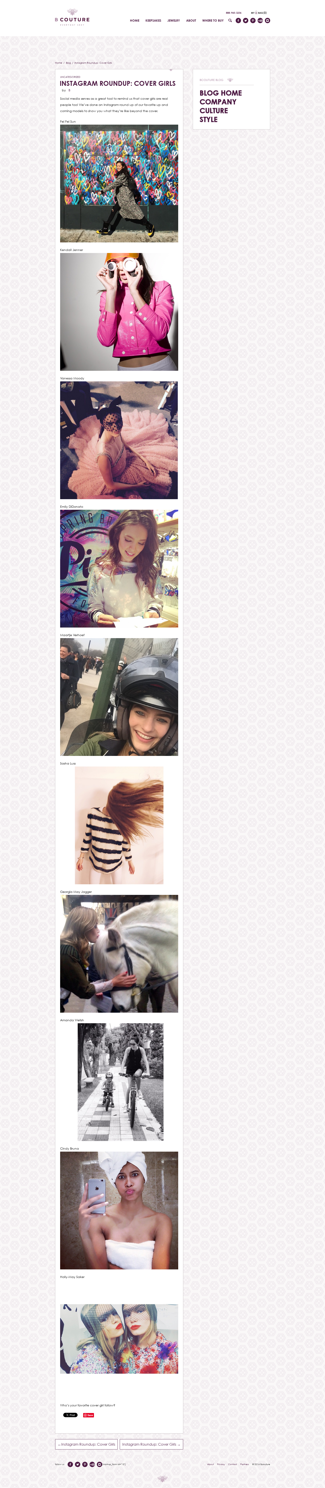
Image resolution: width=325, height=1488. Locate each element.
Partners (244, 1464)
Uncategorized (70, 76)
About (210, 1464)
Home (59, 62)
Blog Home (221, 92)
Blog (68, 62)
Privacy (221, 1464)
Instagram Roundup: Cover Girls (118, 83)
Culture (214, 110)
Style (209, 119)
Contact (232, 1464)
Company (218, 101)
